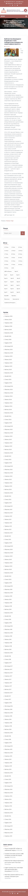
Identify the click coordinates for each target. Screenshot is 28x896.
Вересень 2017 (9, 673)
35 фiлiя (20, 261)
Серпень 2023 (8, 436)
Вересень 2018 (9, 633)
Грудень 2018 (8, 623)
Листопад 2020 (9, 546)
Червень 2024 (8, 403)
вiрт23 (17, 275)
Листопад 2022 (9, 466)
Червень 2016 (8, 723)
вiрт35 (12, 288)
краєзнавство (16, 299)
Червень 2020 (8, 563)
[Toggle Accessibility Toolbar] (25, 10)
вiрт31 (12, 285)
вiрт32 (18, 285)
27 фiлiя (6, 254)
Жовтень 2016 (8, 709)
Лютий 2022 (8, 496)
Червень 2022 (8, 483)
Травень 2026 (8, 326)
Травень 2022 (8, 486)
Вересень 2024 (9, 393)
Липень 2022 (8, 479)
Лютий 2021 (8, 536)
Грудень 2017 (8, 663)
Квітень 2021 (8, 529)
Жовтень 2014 (8, 789)
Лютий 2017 (8, 696)
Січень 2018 (8, 659)
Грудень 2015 (8, 742)
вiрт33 (5, 288)
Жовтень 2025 (8, 349)
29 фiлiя (20, 254)
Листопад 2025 (9, 346)
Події (12, 221)
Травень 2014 (8, 806)
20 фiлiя (6, 247)
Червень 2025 (8, 363)
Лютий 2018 (8, 656)
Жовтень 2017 (8, 669)
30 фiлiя (6, 257)
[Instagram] (12, 5)
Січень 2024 (8, 419)
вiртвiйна (14, 295)
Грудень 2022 (8, 463)
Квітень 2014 (8, 809)
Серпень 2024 (8, 396)
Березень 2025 (9, 373)
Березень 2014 (9, 812)
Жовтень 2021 (8, 509)
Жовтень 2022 (8, 469)
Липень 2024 (8, 399)
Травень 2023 (8, 446)
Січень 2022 (8, 499)
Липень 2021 (8, 519)
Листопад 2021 (8, 506)
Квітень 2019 (8, 609)
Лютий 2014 (8, 816)
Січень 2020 (8, 579)
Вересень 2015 (9, 752)
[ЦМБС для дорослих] (14, 10)
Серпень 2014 (8, 796)
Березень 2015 (9, 772)
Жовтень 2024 (9, 389)
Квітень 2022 (8, 489)
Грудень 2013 (8, 822)
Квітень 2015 (8, 769)
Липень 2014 (8, 799)
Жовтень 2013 (8, 829)
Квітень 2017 (8, 689)
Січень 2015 (8, 779)
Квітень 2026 (8, 329)
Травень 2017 (8, 686)
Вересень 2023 (9, 433)
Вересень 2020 (9, 553)
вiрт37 (5, 292)
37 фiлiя (13, 264)
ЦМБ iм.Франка (8, 271)
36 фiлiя (6, 264)
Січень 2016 (8, 739)
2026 (12, 268)
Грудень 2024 (8, 383)
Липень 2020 (8, 559)
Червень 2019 (8, 603)
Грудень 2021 (8, 503)
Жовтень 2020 (9, 549)
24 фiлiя (6, 250)
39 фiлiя (6, 268)
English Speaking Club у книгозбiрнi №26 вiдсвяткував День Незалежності (14, 869)
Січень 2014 (8, 819)
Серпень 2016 (8, 716)
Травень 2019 (8, 606)
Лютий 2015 (8, 776)
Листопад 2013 (8, 826)
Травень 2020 (8, 566)
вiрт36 (18, 288)
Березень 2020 (9, 573)
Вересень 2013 (9, 832)
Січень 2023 (8, 459)
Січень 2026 (8, 339)
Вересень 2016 (9, 712)
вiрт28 (12, 281)
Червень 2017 (8, 683)
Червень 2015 (8, 762)
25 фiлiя (13, 250)
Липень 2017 (8, 679)
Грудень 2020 (8, 543)
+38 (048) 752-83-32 (10, 1)
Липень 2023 (8, 439)
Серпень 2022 (8, 476)
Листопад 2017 (9, 666)
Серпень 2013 (8, 836)
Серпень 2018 (8, 636)
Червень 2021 (8, 523)
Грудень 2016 (8, 702)
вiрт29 (18, 281)
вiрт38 (12, 292)
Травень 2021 (8, 526)
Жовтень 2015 (8, 749)
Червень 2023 (8, 443)
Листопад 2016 (9, 706)
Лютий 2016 (8, 736)
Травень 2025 (8, 366)
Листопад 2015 (9, 746)
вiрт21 (5, 275)
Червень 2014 (8, 802)
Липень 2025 (8, 359)
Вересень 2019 (9, 592)
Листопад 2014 (9, 786)
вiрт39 (18, 292)
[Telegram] (17, 5)
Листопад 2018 (8, 626)
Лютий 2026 (8, 336)
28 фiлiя (13, 254)
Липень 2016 (8, 719)
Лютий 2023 (8, 456)
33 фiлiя (6, 261)
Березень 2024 (9, 413)
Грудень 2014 (8, 782)
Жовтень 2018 (8, 629)
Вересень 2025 (9, 353)
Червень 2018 (8, 642)
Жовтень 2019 (8, 589)
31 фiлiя (13, 257)
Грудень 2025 (8, 343)
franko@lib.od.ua (19, 1)
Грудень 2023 (8, 423)
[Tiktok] (15, 5)
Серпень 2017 (8, 676)
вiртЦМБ (6, 295)
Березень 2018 (8, 652)
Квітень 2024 (8, 409)
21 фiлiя (13, 247)
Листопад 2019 (9, 586)
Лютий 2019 (8, 616)
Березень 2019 (9, 613)
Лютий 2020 (8, 576)
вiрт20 (16, 271)
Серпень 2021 (8, 516)
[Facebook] (10, 5)
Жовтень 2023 (8, 429)
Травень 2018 (8, 646)
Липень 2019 (8, 599)
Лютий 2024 (8, 416)
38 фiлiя (20, 264)
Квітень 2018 (8, 649)
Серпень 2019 (8, 596)
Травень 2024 (8, 406)
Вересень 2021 (9, 513)
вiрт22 (11, 275)
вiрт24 (6, 278)
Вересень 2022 (9, 473)
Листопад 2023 (9, 426)
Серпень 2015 (8, 756)
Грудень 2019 (8, 583)
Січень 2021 (8, 539)
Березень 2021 (8, 533)
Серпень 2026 (8, 316)
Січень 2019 (8, 619)
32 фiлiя (20, 257)
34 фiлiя (13, 261)
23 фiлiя (20, 247)
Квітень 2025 (8, 369)
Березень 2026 (9, 333)
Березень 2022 (9, 493)
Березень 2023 (9, 453)
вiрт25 (12, 278)
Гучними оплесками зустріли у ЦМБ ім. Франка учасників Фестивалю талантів (14, 855)
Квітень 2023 (8, 449)
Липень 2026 (8, 319)
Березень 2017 (9, 692)
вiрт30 (6, 285)
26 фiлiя (20, 250)
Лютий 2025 (8, 376)
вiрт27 (5, 281)
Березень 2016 (9, 732)
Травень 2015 (8, 766)
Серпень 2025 (8, 356)
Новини (8, 221)
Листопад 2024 (9, 386)
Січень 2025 (8, 379)
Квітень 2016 (8, 729)
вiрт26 (18, 278)
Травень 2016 (8, 726)
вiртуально (7, 299)
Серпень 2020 (8, 556)
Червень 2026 (8, 323)
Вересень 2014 (9, 792)
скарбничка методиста (9, 302)
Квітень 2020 (8, 569)
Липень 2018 (8, 639)
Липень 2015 (8, 759)
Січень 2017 (8, 699)
